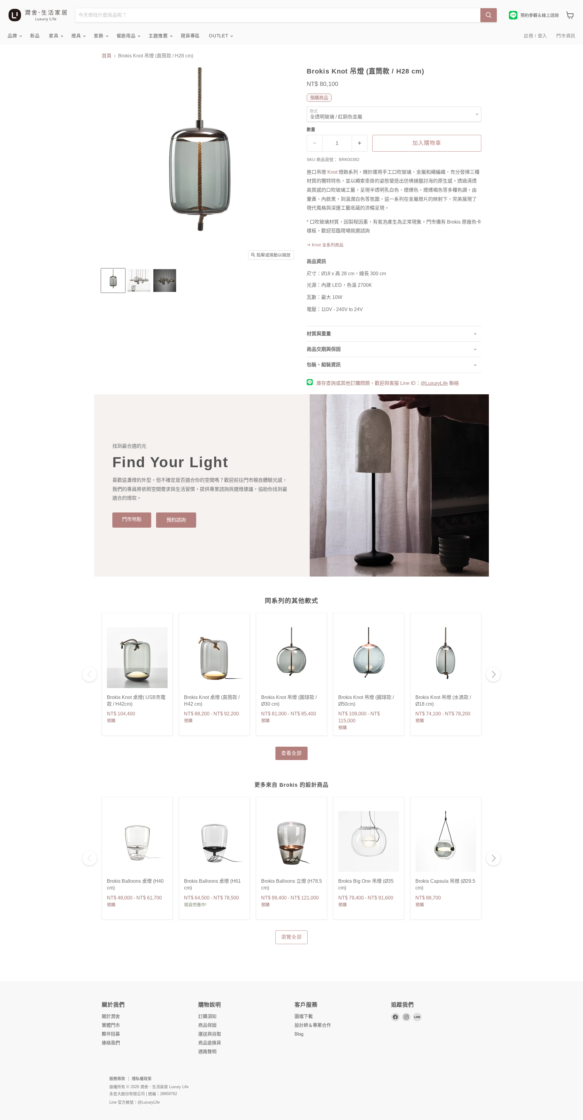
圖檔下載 (304, 1016)
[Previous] (89, 674)
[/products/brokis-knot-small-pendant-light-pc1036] (445, 657)
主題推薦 (158, 35)
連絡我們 (111, 1042)
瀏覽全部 (291, 937)
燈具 (76, 35)
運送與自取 (209, 1033)
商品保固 (207, 1025)
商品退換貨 (209, 1042)
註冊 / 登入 (535, 35)
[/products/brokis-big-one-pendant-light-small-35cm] (368, 841)
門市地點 (131, 519)
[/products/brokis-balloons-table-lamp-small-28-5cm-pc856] (137, 841)
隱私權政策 (142, 1078)
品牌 (13, 35)
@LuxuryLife (434, 383)
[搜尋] (488, 15)
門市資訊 (565, 35)
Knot (332, 172)
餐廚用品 (127, 35)
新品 (35, 35)
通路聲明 (207, 1051)
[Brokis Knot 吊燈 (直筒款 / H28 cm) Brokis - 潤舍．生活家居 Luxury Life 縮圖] (113, 281)
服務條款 (117, 1078)
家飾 (99, 35)
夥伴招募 (111, 1033)
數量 (311, 129)
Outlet (219, 35)
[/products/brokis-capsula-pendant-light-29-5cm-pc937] (445, 841)
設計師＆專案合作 (313, 1025)
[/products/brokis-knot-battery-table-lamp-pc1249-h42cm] (137, 657)
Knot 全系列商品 (325, 244)
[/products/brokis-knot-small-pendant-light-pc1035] (291, 657)
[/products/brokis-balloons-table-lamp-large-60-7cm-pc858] (291, 841)
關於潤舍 (111, 1016)
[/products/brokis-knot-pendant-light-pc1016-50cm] (368, 657)
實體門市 (111, 1025)
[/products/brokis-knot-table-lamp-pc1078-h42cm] (214, 657)
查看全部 (291, 753)
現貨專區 (190, 35)
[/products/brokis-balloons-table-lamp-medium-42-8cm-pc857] (214, 841)
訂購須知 (207, 1016)
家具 (54, 35)
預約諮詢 (176, 519)
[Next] (493, 674)
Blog (299, 1033)
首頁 (106, 55)
